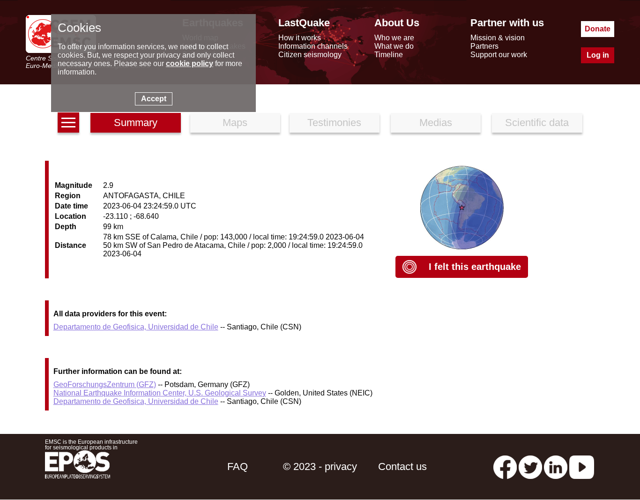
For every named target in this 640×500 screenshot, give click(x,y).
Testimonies (334, 122)
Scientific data (537, 122)
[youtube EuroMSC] (581, 466)
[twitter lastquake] (530, 466)
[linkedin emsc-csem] (555, 466)
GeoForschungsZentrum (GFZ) (104, 384)
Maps (235, 122)
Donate (597, 29)
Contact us (402, 466)
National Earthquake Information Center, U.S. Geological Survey (159, 393)
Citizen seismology (310, 55)
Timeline (388, 55)
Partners (484, 46)
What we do (394, 46)
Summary (135, 122)
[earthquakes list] (68, 122)
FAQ (237, 466)
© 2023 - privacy (320, 466)
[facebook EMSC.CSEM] (505, 466)
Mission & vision (497, 38)
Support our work (498, 55)
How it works (299, 38)
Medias (435, 122)
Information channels (313, 46)
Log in (598, 55)
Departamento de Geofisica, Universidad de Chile (135, 327)
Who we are (394, 38)
